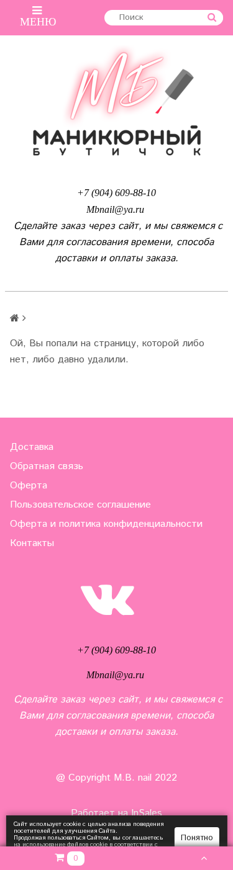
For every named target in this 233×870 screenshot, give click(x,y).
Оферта (28, 485)
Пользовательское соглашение (80, 505)
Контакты (32, 543)
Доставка (31, 447)
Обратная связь (46, 466)
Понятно (197, 838)
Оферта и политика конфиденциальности (106, 524)
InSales (146, 813)
